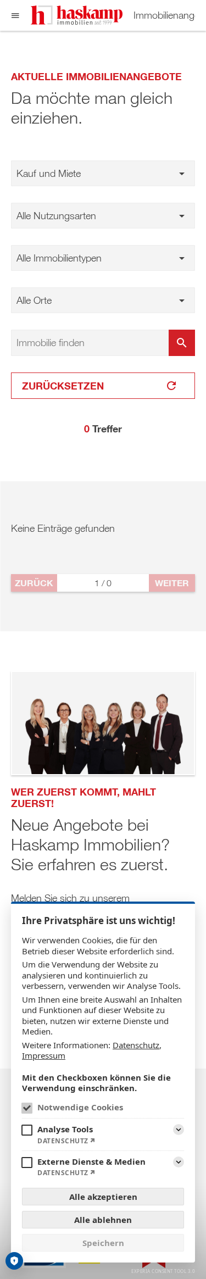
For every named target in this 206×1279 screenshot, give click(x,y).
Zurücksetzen (63, 386)
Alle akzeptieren (103, 1196)
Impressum (43, 1055)
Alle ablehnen (103, 1219)
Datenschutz (136, 1044)
